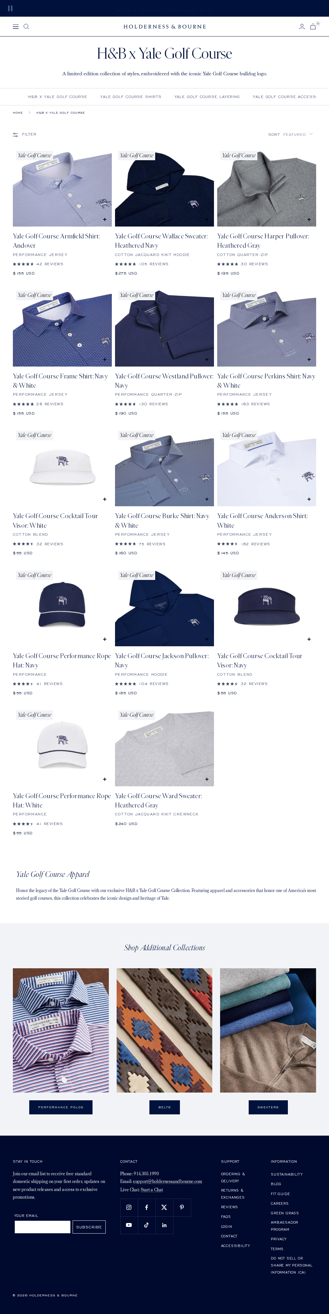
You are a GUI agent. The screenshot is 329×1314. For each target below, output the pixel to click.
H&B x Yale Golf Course (57, 96)
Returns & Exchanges (233, 1194)
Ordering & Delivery (233, 1177)
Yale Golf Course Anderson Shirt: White (262, 521)
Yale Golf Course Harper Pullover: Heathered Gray (263, 241)
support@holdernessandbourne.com (167, 1181)
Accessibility (235, 1245)
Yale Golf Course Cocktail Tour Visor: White (55, 521)
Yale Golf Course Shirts (131, 96)
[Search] (26, 26)
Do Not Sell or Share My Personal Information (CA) (292, 1265)
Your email (26, 1215)
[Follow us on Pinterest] (182, 1207)
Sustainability (286, 1174)
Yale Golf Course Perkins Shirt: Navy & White (266, 381)
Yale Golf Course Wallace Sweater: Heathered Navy (161, 241)
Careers (280, 1203)
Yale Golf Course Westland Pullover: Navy (164, 381)
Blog (276, 1183)
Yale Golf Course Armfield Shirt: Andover (56, 241)
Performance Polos (61, 1107)
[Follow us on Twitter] (164, 1207)
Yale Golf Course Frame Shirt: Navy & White (60, 381)
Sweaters (268, 1107)
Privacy (279, 1238)
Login (226, 1226)
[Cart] (313, 26)
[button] (290, 134)
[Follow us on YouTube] (129, 1225)
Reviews (229, 1206)
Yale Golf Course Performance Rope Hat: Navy (62, 661)
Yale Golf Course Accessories (291, 96)
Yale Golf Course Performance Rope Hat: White (62, 801)
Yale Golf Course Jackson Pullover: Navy (162, 661)
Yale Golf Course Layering (207, 96)
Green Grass (285, 1213)
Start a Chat (152, 1190)
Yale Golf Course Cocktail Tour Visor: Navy (259, 661)
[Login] (302, 26)
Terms (277, 1248)
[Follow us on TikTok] (147, 1225)
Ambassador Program (284, 1226)
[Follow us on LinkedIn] (164, 1225)
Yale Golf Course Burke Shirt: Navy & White (162, 521)
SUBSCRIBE (89, 1227)
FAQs (226, 1216)
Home (18, 113)
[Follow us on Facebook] (147, 1207)
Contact (229, 1236)
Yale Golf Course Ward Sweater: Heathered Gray (158, 801)
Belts (164, 1107)
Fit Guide (280, 1193)
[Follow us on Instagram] (129, 1207)
